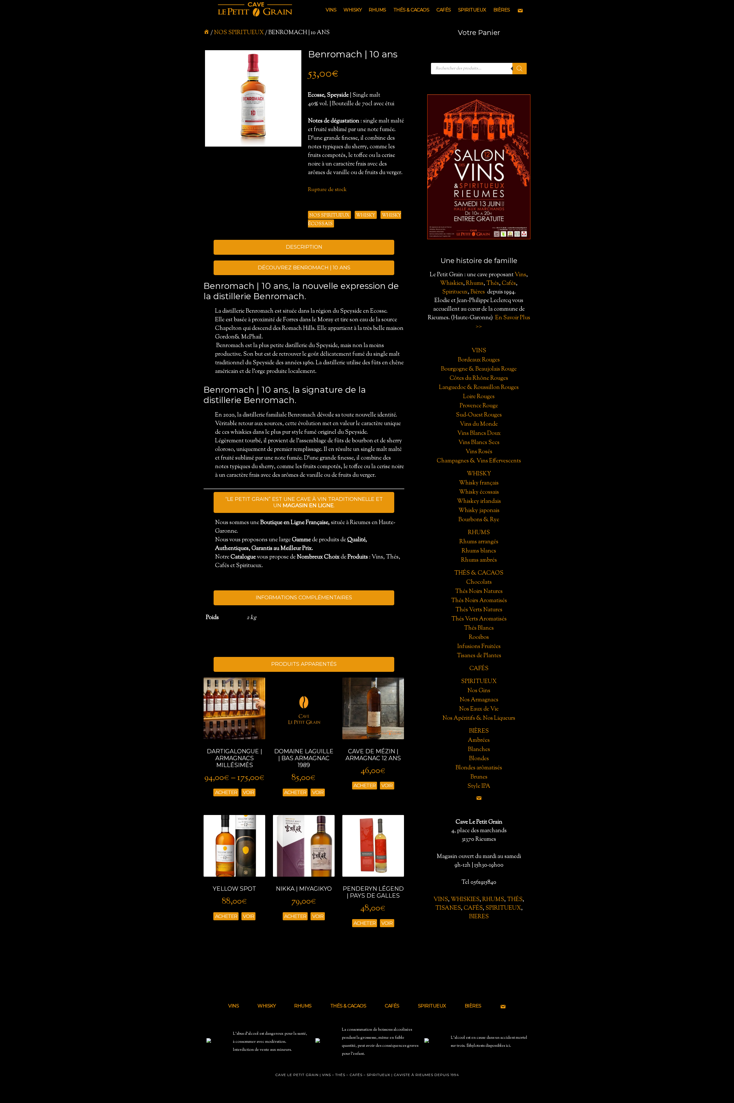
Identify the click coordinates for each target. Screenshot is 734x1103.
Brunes (479, 777)
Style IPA (478, 786)
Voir (248, 792)
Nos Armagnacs (479, 700)
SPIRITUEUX (503, 908)
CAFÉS (473, 908)
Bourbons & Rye (478, 520)
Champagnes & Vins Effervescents (479, 461)
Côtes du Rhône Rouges (479, 378)
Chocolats (479, 582)
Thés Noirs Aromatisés (479, 601)
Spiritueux (455, 292)
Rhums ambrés (479, 560)
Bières (478, 292)
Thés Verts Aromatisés (479, 619)
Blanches (479, 750)
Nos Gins (478, 691)
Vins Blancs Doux (479, 433)
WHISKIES (465, 900)
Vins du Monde (479, 424)
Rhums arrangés (478, 542)
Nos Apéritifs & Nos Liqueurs (478, 718)
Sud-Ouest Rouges (479, 415)
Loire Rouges (479, 397)
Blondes (479, 759)
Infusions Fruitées (479, 647)
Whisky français (479, 483)
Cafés (509, 283)
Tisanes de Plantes (479, 656)
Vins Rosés (479, 452)
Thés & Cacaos (478, 573)
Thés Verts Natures (478, 610)
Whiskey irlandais (479, 501)
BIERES (479, 917)
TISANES (448, 908)
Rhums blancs (479, 551)
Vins (520, 275)
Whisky (365, 215)
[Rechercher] (519, 68)
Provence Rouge (479, 406)
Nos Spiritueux (239, 33)
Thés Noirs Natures (479, 592)
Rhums (474, 283)
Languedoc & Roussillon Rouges (479, 388)
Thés (492, 283)
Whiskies (451, 283)
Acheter (226, 792)
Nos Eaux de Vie (479, 709)
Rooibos (479, 637)
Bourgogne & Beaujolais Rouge (479, 369)
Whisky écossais (479, 492)
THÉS (514, 900)
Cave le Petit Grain (255, 10)
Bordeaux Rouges (479, 360)
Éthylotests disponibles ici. (488, 1046)
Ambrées (479, 740)
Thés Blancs (479, 628)
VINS (441, 900)
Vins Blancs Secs (478, 443)
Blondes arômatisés (479, 768)
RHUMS (493, 900)
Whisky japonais (478, 511)
